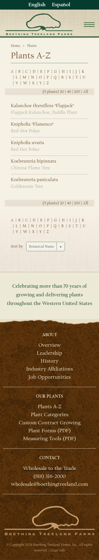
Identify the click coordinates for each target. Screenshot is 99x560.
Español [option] (61, 4)
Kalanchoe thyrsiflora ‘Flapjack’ (42, 105)
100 (77, 91)
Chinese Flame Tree (30, 167)
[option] (61, 4)
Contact (49, 457)
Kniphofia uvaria (27, 142)
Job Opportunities (49, 376)
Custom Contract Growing (49, 422)
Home (15, 45)
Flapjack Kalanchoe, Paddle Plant (44, 112)
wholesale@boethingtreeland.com (49, 484)
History (49, 361)
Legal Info (57, 550)
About (49, 334)
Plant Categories (49, 414)
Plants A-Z (50, 406)
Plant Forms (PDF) (49, 430)
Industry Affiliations (49, 368)
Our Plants (49, 396)
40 (69, 91)
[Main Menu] (89, 25)
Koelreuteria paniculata (34, 179)
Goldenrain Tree (27, 186)
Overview (49, 345)
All (85, 91)
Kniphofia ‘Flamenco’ (32, 124)
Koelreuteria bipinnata (33, 161)
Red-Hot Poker (25, 131)
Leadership (49, 353)
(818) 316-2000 (49, 476)
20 (62, 91)
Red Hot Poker (25, 149)
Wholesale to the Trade (49, 468)
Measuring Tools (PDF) (49, 438)
